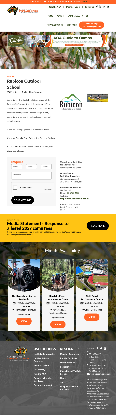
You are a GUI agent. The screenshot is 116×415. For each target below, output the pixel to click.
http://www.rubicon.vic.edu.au (74, 198)
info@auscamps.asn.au (99, 374)
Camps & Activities (77, 16)
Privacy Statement (43, 385)
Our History (39, 369)
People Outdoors (68, 358)
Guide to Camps (41, 365)
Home (50, 16)
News (62, 378)
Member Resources (69, 354)
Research (64, 367)
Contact (72, 25)
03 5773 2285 (73, 193)
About (60, 16)
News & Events (55, 25)
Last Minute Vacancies (44, 354)
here (84, 1)
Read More (98, 225)
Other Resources (68, 362)
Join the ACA (55, 7)
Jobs (62, 382)
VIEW (24, 321)
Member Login (73, 7)
